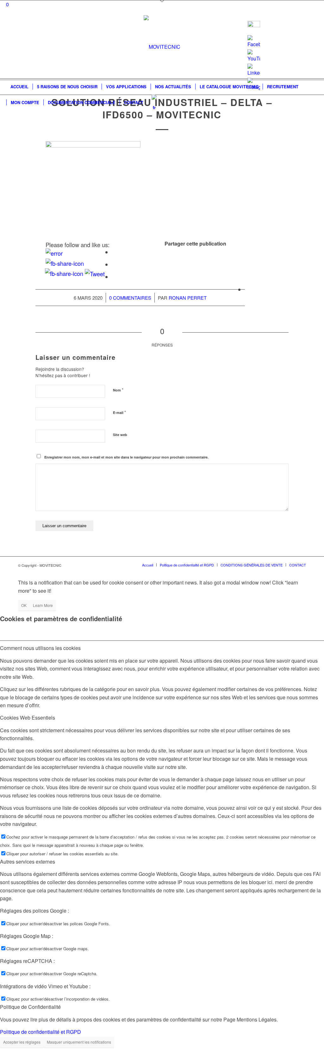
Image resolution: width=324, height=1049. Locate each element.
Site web (120, 434)
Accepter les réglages (21, 1042)
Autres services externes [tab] (27, 861)
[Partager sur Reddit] (247, 289)
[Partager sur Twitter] (114, 264)
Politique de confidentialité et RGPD (40, 1031)
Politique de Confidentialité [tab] (30, 1006)
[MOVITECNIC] (162, 46)
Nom (118, 390)
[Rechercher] (313, 102)
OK (24, 605)
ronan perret (188, 297)
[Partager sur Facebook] (114, 252)
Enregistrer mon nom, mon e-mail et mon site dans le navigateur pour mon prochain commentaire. (126, 457)
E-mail (119, 412)
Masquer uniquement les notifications (79, 1042)
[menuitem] (19, 87)
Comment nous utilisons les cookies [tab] (40, 648)
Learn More (43, 605)
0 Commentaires (130, 297)
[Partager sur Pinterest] (247, 277)
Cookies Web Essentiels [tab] (27, 717)
